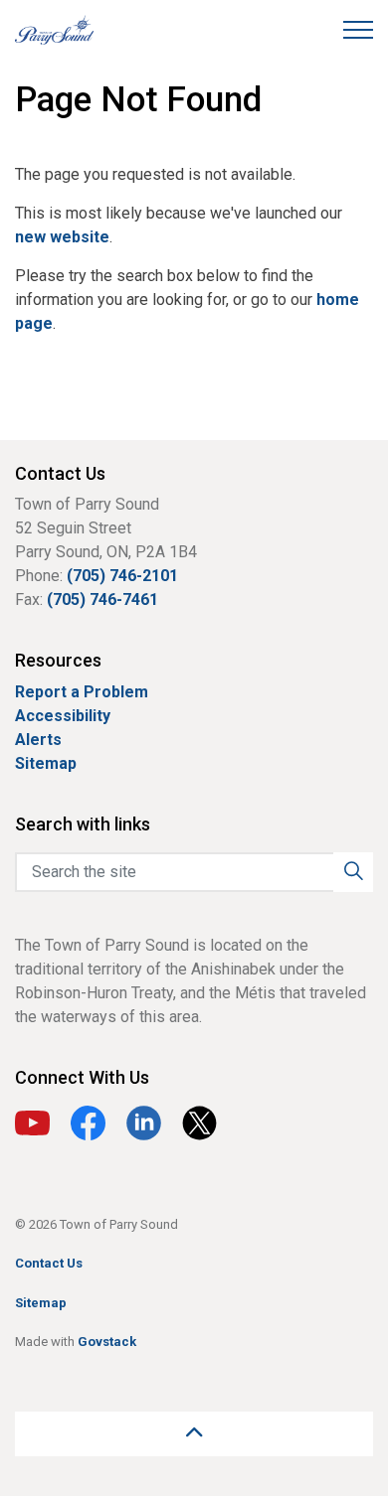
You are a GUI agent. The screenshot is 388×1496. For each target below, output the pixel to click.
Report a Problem (81, 691)
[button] (353, 872)
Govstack (107, 1341)
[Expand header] (358, 30)
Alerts (38, 739)
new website (62, 236)
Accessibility (62, 715)
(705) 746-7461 (102, 599)
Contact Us (49, 1263)
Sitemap (46, 763)
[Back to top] (194, 1434)
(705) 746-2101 (122, 575)
